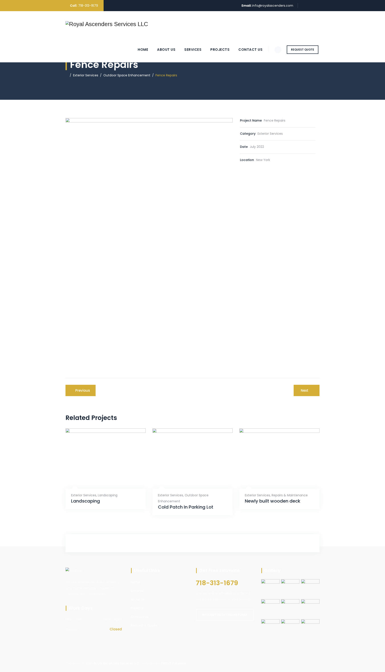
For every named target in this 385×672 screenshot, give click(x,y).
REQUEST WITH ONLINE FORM (224, 615)
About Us (166, 49)
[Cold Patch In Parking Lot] (187, 477)
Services (192, 49)
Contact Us (250, 49)
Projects (219, 49)
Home (143, 49)
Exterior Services (83, 495)
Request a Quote (144, 625)
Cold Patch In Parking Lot (185, 507)
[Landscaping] (100, 477)
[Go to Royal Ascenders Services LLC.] (67, 75)
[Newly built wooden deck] (274, 477)
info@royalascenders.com (272, 5)
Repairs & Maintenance (290, 495)
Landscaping (107, 495)
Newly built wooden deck (272, 501)
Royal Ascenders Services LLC (116, 663)
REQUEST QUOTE (302, 49)
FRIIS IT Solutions (173, 663)
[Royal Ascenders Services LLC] (107, 24)
